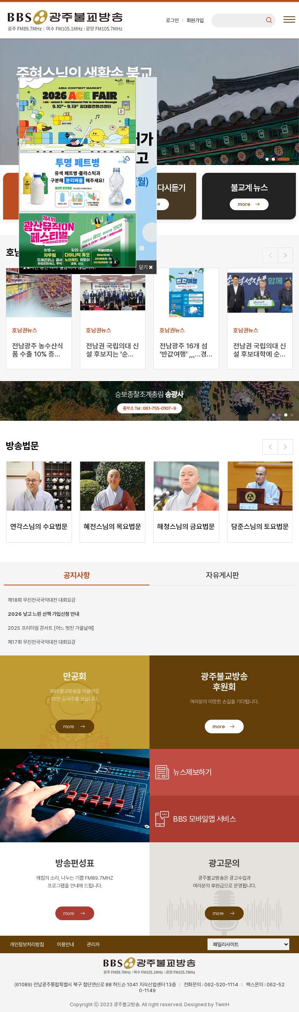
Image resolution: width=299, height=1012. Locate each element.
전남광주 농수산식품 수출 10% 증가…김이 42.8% (37, 350)
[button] (267, 159)
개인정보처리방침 (27, 944)
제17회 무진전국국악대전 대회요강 (42, 642)
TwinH (222, 1004)
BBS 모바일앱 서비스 (204, 819)
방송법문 (22, 446)
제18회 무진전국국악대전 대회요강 (42, 600)
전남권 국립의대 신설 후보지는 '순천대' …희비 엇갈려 (112, 350)
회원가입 (195, 20)
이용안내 (65, 944)
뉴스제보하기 (192, 772)
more (244, 204)
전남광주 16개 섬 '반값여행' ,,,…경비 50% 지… (186, 350)
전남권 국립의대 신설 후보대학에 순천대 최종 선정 (259, 350)
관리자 (93, 944)
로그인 (172, 20)
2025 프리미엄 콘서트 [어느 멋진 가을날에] (51, 628)
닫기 (144, 267)
